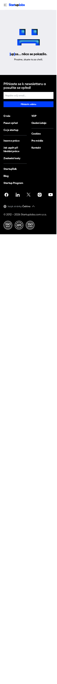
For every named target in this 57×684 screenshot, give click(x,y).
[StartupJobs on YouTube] (50, 195)
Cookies (35, 133)
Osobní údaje (38, 122)
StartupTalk (10, 168)
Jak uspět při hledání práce (11, 149)
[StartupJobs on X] (28, 195)
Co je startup (11, 129)
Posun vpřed (11, 122)
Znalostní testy (12, 158)
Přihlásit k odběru (28, 104)
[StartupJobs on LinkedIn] (17, 195)
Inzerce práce (11, 140)
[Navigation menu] (6, 5)
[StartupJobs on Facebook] (6, 195)
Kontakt (36, 147)
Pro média (37, 140)
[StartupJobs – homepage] (17, 5)
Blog (6, 175)
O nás (7, 115)
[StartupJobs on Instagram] (40, 195)
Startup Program (13, 182)
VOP (33, 115)
